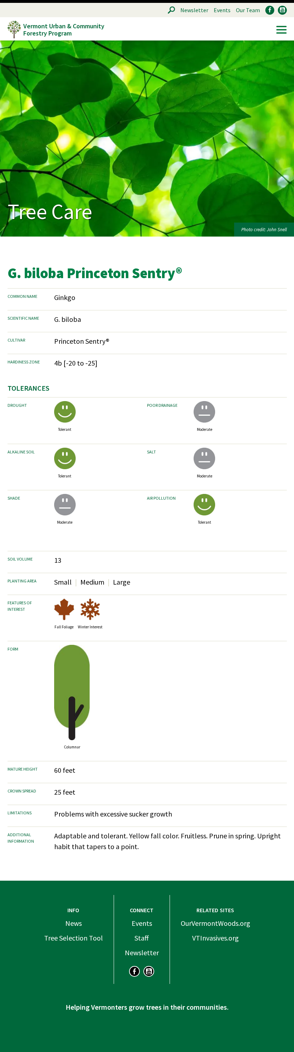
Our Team (248, 10)
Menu (281, 29)
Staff (141, 937)
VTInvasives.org (215, 937)
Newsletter (194, 10)
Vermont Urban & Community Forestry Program (63, 29)
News (73, 923)
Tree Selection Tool (73, 937)
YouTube (282, 10)
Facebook (269, 10)
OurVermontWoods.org (215, 923)
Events (222, 10)
